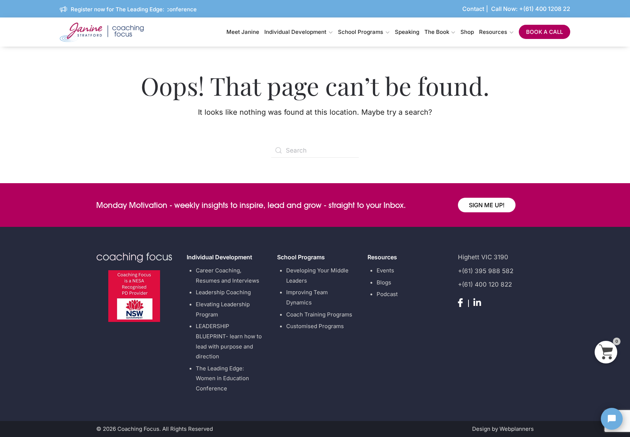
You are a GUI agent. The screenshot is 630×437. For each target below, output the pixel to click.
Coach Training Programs (319, 314)
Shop (467, 31)
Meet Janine (242, 31)
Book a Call (544, 31)
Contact (473, 8)
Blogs (384, 282)
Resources (493, 31)
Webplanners (516, 428)
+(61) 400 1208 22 (544, 8)
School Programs (360, 31)
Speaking (407, 31)
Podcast (387, 294)
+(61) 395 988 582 (485, 271)
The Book (436, 31)
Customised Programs (315, 326)
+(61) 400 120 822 (485, 284)
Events (385, 270)
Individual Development (295, 31)
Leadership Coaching (223, 292)
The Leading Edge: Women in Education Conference (222, 378)
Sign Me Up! (487, 205)
